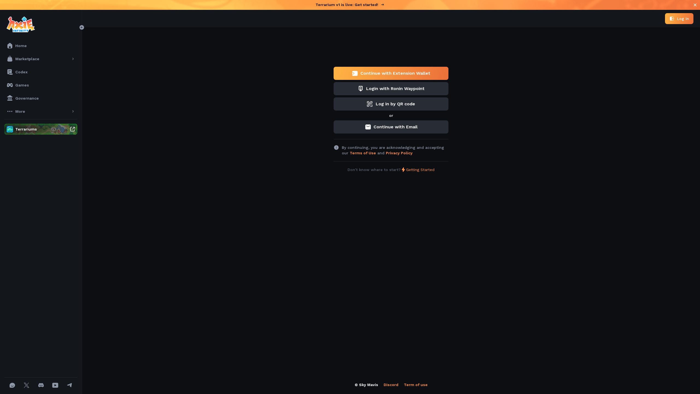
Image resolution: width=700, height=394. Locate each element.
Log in (683, 18)
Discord (391, 385)
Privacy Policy (399, 153)
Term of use (416, 385)
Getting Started (420, 169)
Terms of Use (363, 153)
